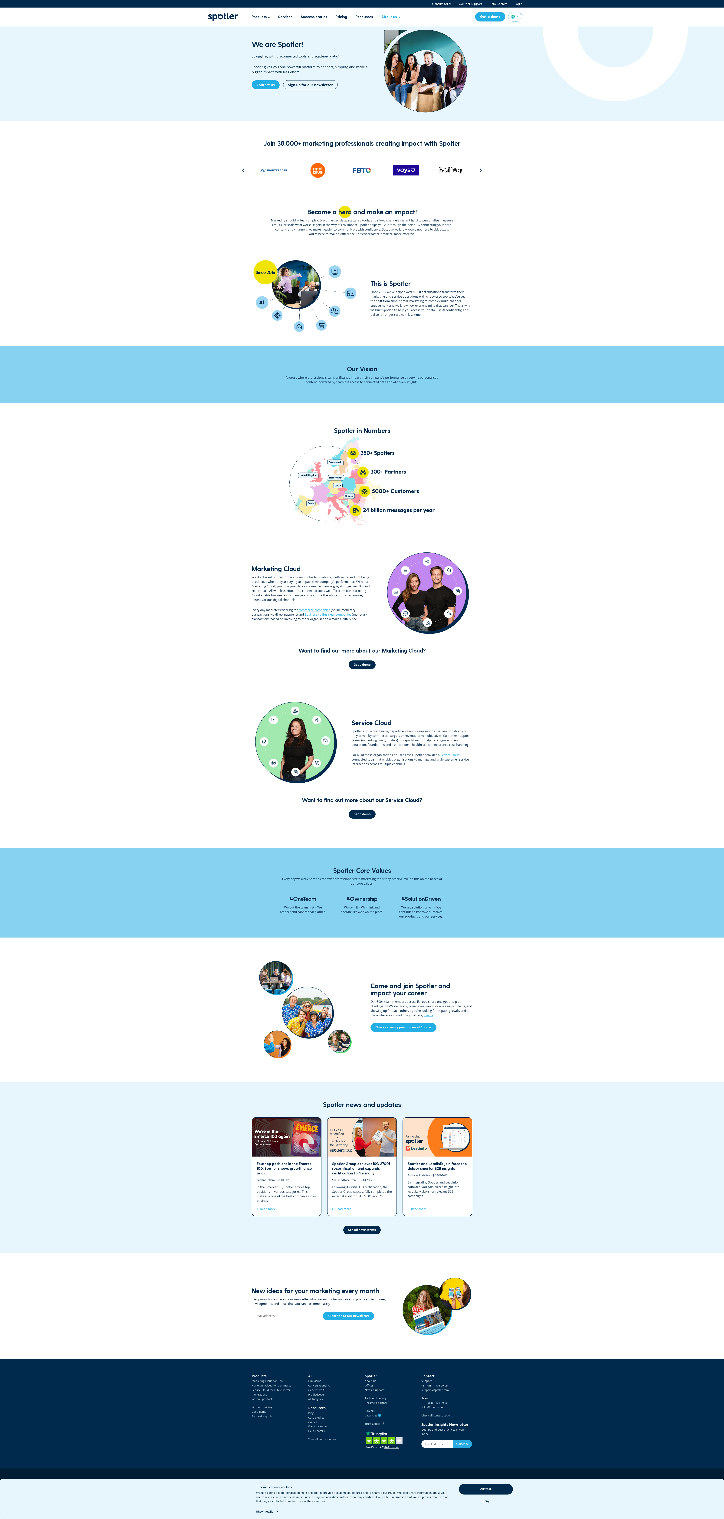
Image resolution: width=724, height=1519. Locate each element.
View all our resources (322, 1439)
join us (428, 1015)
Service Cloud (450, 755)
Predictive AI (316, 1394)
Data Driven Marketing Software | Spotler (223, 17)
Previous (243, 170)
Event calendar (317, 1426)
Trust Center (373, 1424)
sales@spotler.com (433, 1407)
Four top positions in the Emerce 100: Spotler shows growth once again (286, 1167)
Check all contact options (437, 1415)
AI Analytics (315, 1399)
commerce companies (314, 610)
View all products (262, 1399)
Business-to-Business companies (328, 614)
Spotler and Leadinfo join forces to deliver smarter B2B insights (437, 1167)
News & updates (375, 1390)
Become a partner (376, 1403)
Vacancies (372, 1415)
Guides (312, 1422)
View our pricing (262, 1407)
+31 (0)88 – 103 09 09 (434, 1385)
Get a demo (259, 1411)
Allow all (486, 1489)
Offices (369, 1385)
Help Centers (498, 3)
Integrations (259, 1394)
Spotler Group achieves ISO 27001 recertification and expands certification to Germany (362, 1167)
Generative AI (316, 1390)
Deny (485, 1501)
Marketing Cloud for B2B (267, 1381)
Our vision (314, 1381)
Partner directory (375, 1398)
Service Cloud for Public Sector (271, 1390)
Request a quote (262, 1416)
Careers (370, 1411)
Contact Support (470, 3)
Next (480, 170)
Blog (311, 1413)
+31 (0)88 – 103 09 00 (434, 1403)
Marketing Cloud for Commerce (271, 1385)
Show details (264, 1511)
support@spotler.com (435, 1390)
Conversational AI (319, 1385)
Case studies (316, 1417)
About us (370, 1381)
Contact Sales (441, 3)
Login (518, 3)
